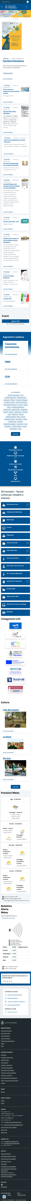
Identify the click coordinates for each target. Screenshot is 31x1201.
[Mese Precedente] (3, 320)
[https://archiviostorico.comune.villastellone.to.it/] (15, 653)
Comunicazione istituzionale (10, 404)
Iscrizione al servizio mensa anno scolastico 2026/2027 (11, 164)
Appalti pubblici (5, 1060)
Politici (2, 1044)
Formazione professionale (18, 407)
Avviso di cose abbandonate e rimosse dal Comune (14, 141)
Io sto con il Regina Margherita (8, 277)
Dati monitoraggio (5, 1193)
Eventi (2, 1103)
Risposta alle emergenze (10, 424)
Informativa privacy (6, 1161)
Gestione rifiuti (7, 409)
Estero (8, 407)
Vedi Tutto (15, 787)
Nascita (23, 416)
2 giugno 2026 (7, 298)
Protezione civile (12, 421)
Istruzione (25, 412)
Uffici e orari (4, 1130)
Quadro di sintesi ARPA (10, 968)
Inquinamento (17, 412)
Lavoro (9, 414)
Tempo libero (8, 426)
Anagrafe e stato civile (7, 1057)
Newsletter (4, 1187)
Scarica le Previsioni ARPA (11, 897)
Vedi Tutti (15, 434)
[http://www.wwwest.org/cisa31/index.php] (15, 635)
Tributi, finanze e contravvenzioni (9, 1080)
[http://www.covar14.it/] (15, 644)
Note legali (4, 1164)
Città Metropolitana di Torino (8, 1156)
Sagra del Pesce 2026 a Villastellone (9, 112)
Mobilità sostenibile (11, 416)
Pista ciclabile (19, 419)
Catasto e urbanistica (6, 1065)
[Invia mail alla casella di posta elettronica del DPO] (12, 1141)
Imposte (6, 412)
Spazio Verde (20, 424)
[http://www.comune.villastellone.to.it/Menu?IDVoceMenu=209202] (15, 662)
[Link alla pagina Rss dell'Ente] (2, 1185)
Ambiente (3, 1055)
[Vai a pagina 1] (13, 18)
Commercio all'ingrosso (21, 400)
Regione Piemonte (6, 2)
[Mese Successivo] (28, 320)
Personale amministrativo (7, 1041)
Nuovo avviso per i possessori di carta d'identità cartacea (11, 91)
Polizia (25, 419)
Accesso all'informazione (14, 395)
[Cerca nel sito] (26, 7)
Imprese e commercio (6, 1075)
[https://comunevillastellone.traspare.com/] (15, 680)
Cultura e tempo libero (7, 1068)
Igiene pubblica (15, 409)
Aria (22, 395)
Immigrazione (24, 409)
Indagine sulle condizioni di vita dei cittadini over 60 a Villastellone (10, 240)
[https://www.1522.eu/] (15, 689)
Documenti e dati (5, 1033)
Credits (9, 1195)
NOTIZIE (7, 58)
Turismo (24, 426)
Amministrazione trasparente (8, 1169)
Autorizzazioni (4, 1063)
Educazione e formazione (7, 1070)
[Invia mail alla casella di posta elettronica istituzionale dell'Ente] (13, 1122)
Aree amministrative (6, 1031)
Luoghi (2, 1101)
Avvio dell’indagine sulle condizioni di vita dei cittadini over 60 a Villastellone (11, 186)
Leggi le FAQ (4, 1171)
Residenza (20, 421)
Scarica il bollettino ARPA (10, 967)
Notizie (3, 1092)
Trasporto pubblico (16, 426)
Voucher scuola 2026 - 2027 (11, 221)
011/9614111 (10, 1118)
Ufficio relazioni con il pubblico (9, 1127)
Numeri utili (4, 1132)
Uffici (2, 1046)
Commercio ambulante (21, 402)
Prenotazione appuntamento (8, 1174)
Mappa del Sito (22, 1195)
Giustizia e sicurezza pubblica (8, 1073)
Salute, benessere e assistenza (9, 1078)
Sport (26, 424)
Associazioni (7, 400)
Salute (19, 428)
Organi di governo (5, 1038)
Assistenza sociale (21, 397)
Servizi (18, 1193)
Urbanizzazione (13, 428)
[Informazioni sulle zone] (8, 918)
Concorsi (20, 404)
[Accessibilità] (4, 1196)
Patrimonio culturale (9, 419)
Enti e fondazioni (5, 1036)
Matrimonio (15, 414)
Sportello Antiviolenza (13, 61)
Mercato (21, 414)
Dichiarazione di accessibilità (8, 1159)
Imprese (11, 412)
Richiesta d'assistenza (7, 1176)
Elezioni (25, 404)
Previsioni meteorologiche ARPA (12, 899)
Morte (18, 416)
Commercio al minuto (9, 402)
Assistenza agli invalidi (10, 397)
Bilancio (13, 400)
